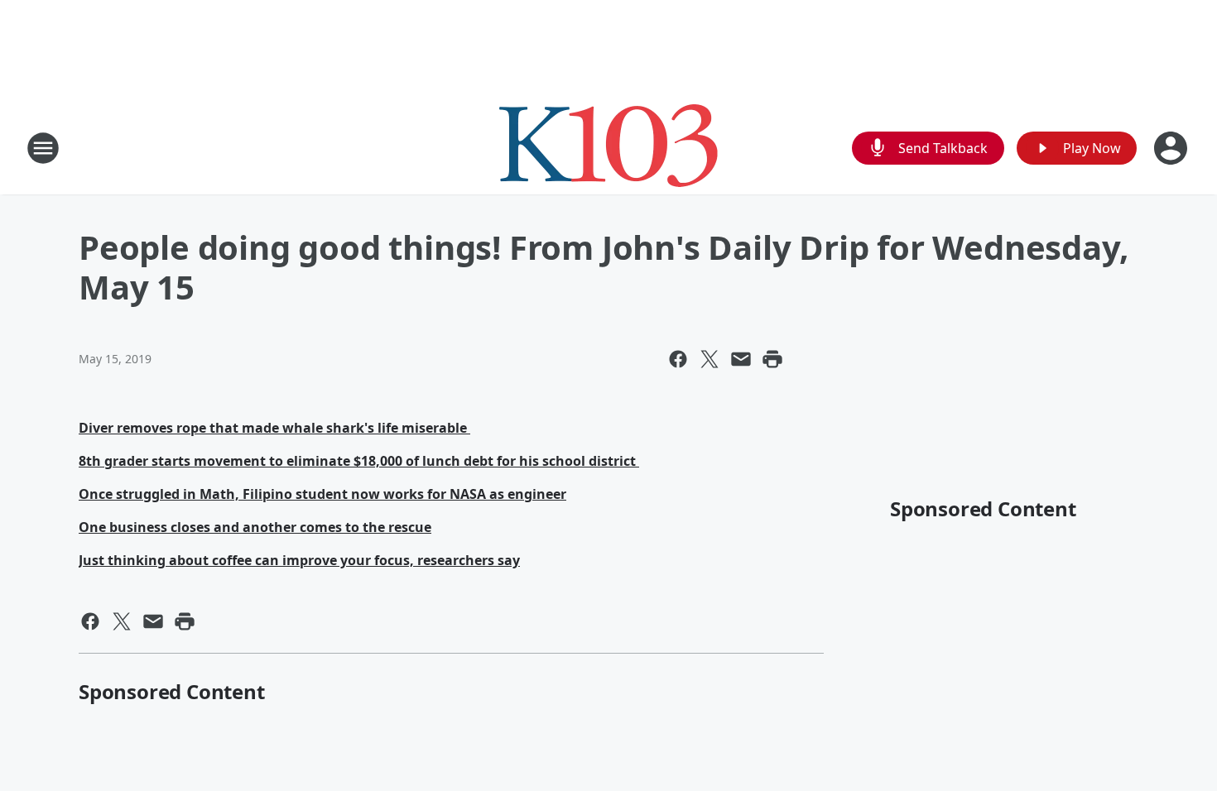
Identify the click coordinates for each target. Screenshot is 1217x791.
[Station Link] (608, 147)
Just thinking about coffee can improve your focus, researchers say (299, 560)
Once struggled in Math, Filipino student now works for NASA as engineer (322, 494)
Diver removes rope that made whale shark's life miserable (274, 428)
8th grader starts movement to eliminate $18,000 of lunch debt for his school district (359, 461)
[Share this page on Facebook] (678, 359)
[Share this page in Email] (741, 359)
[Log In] (1172, 148)
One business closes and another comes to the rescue (255, 527)
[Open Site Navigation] (43, 148)
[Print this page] (772, 359)
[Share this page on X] (709, 359)
